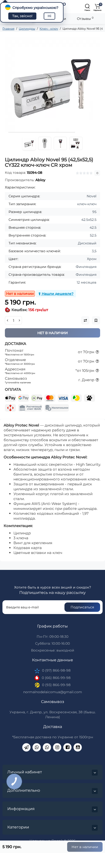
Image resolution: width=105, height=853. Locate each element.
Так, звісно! (22, 16)
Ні (49, 16)
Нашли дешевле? (57, 293)
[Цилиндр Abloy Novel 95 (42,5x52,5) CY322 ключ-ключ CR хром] (52, 84)
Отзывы (85, 18)
